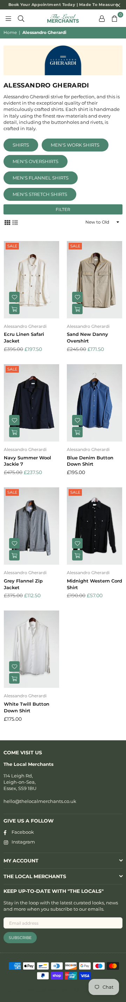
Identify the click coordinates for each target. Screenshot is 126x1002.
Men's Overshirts (35, 161)
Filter (63, 209)
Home (10, 32)
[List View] (15, 222)
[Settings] (102, 18)
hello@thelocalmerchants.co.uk (40, 801)
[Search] (21, 18)
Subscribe (20, 937)
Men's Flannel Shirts (41, 178)
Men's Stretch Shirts (40, 194)
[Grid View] (7, 222)
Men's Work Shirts (75, 145)
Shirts (21, 145)
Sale (12, 246)
